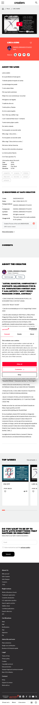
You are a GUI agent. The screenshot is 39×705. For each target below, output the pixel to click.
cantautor (6, 180)
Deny (19, 374)
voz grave (16, 173)
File (3, 635)
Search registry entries (8, 603)
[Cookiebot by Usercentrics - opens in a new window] (29, 329)
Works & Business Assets (9, 592)
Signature (5, 632)
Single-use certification (8, 645)
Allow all (19, 364)
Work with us (6, 685)
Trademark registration (8, 595)
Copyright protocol (7, 664)
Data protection (6, 666)
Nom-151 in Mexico (7, 672)
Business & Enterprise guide (10, 648)
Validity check (6, 606)
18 (26, 491)
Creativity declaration (8, 597)
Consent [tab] (7, 334)
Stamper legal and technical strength (12, 669)
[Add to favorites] (31, 43)
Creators (4, 582)
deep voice (7, 176)
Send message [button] (8, 277)
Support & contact (7, 682)
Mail (3, 624)
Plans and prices (6, 643)
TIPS (3, 584)
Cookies (4, 661)
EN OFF (7, 484)
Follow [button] (20, 277)
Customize (18, 369)
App (3, 630)
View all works (31, 460)
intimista (25, 173)
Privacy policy (6, 658)
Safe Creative (6, 576)
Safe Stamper (6, 579)
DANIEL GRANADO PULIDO (22, 47)
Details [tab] (19, 334)
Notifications (5, 627)
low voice (16, 176)
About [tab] (32, 334)
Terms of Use (6, 656)
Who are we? (5, 574)
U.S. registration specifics (9, 600)
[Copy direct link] (28, 54)
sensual (25, 176)
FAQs (3, 680)
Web (3, 621)
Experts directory (7, 611)
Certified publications (8, 608)
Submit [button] (8, 554)
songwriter (7, 173)
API (3, 614)
